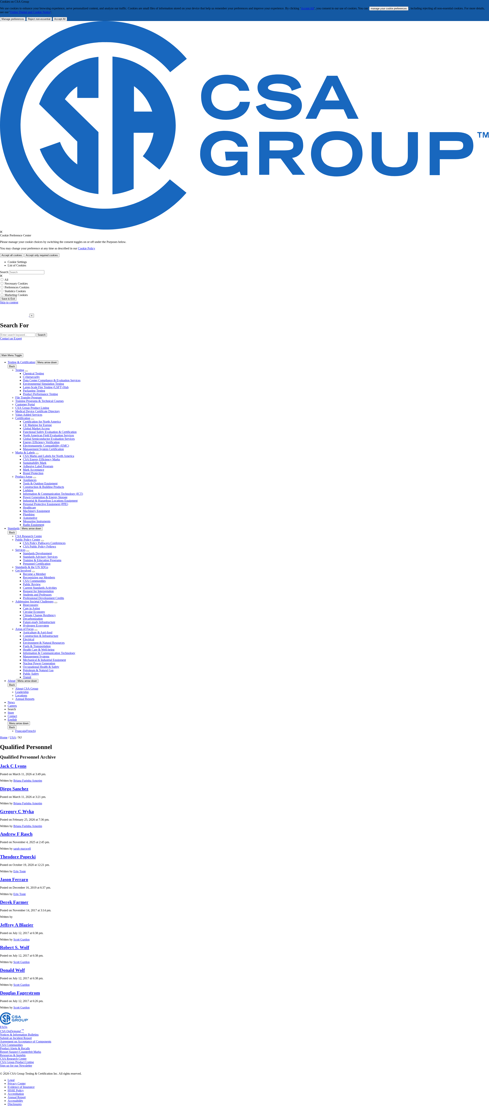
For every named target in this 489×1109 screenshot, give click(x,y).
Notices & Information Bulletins (19, 1034)
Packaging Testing (34, 390)
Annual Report (17, 1097)
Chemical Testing (33, 373)
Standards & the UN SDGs (31, 567)
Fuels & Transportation (37, 646)
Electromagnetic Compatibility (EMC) (46, 445)
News (11, 702)
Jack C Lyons (13, 766)
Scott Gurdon (21, 939)
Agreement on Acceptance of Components (25, 1041)
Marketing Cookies (16, 295)
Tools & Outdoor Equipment (40, 483)
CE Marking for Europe (37, 425)
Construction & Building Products (43, 487)
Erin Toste (19, 871)
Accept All (307, 8)
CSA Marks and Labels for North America (48, 456)
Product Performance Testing (40, 394)
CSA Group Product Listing (32, 407)
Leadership (22, 692)
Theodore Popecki (18, 856)
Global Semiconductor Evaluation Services (49, 438)
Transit (27, 677)
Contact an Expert (11, 338)
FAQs (3, 1027)
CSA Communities (34, 580)
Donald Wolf (12, 970)
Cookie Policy (86, 248)
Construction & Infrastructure (40, 635)
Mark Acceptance (33, 469)
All (6, 279)
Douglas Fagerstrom (20, 992)
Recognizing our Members (39, 577)
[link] (11, 355)
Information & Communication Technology (49, 653)
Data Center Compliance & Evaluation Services (51, 380)
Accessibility (15, 1100)
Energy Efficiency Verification (41, 442)
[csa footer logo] (14, 1023)
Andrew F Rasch (16, 834)
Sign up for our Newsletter (16, 1065)
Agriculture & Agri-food (37, 632)
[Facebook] (8, 1070)
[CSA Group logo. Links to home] (14, 315)
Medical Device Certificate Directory (37, 411)
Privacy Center (17, 1083)
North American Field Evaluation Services (48, 435)
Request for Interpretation (38, 591)
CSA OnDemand (12, 1031)
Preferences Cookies (17, 287)
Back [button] (12, 366)
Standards (13, 528)
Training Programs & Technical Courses (39, 401)
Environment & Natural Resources (44, 642)
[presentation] (1, 232)
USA (13, 737)
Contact (12, 716)
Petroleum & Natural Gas (38, 670)
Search (4, 272)
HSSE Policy (16, 1090)
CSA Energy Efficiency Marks (41, 459)
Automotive (30, 517)
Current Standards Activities (40, 587)
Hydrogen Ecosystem (36, 625)
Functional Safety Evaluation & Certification (50, 432)
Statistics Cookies (15, 291)
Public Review (32, 584)
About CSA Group (26, 688)
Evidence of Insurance (21, 1087)
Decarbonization (33, 618)
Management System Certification (43, 449)
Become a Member (34, 574)
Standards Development (37, 553)
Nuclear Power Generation (39, 663)
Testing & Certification (21, 362)
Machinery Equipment (36, 511)
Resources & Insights (13, 1055)
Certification (22, 418)
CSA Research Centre (28, 536)
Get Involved (23, 570)
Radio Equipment (33, 524)
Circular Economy (34, 611)
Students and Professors (37, 594)
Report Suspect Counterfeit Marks (20, 1051)
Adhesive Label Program (38, 466)
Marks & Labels (25, 452)
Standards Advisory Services (40, 556)
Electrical (28, 639)
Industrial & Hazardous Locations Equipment (50, 500)
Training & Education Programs (42, 560)
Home (3, 737)
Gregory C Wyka (17, 811)
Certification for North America (42, 421)
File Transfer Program (28, 397)
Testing (19, 370)
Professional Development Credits (43, 598)
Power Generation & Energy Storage (45, 497)
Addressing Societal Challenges (34, 601)
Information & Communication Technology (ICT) (53, 493)
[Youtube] (14, 1070)
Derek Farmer (14, 902)
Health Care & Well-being (38, 649)
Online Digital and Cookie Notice (30, 12)
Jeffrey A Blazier (16, 924)
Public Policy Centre (27, 539)
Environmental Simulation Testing (43, 383)
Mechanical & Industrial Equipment (44, 660)
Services (20, 550)
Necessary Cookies (16, 283)
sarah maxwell (22, 848)
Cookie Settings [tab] (17, 262)
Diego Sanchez (14, 788)
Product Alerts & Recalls (15, 1048)
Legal (11, 1080)
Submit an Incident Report (16, 1038)
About (11, 680)
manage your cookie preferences (389, 8)
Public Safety (31, 673)
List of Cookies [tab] (17, 265)
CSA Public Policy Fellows (39, 546)
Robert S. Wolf (14, 947)
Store (11, 712)
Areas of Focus (24, 629)
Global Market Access (36, 428)
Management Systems (36, 656)
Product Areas (23, 476)
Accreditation (16, 1093)
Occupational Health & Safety (41, 666)
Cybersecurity (31, 377)
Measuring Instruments (36, 521)
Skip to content (9, 302)
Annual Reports (24, 699)
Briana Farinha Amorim (27, 780)
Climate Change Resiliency (39, 615)
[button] (47, 362)
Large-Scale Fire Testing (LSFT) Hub (46, 387)
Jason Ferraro (14, 879)
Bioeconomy (30, 605)
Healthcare (29, 507)
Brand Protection (33, 473)
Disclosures (15, 1104)
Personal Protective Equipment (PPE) (45, 504)
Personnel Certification (36, 563)
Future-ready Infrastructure (39, 622)
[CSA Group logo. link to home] (244, 228)
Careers (12, 705)
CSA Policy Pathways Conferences (44, 543)
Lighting (28, 490)
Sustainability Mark (34, 462)
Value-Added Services (28, 414)
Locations (21, 695)
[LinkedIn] (2, 1070)
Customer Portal (25, 404)
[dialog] (244, 320)
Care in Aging (31, 608)
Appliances (29, 480)
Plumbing (29, 514)
